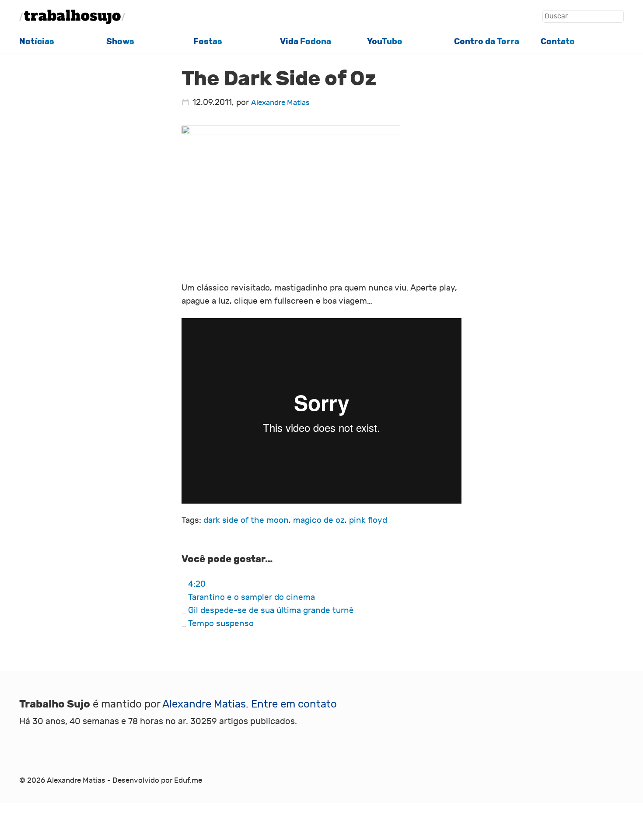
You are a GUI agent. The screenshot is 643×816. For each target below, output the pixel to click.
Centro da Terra (486, 41)
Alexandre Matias (280, 102)
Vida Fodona (305, 41)
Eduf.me (188, 780)
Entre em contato (294, 704)
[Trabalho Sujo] (72, 17)
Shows (120, 41)
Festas (207, 41)
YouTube (384, 41)
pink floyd (368, 520)
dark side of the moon (246, 520)
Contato (558, 41)
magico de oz (319, 520)
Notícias (36, 41)
